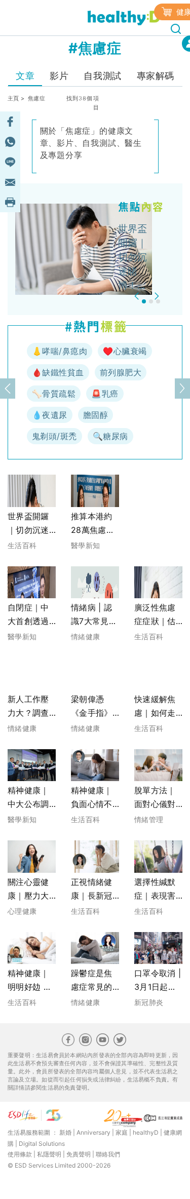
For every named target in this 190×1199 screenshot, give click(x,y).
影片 (59, 75)
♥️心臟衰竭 (124, 351)
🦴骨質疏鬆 (53, 394)
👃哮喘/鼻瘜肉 (59, 351)
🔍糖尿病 (110, 436)
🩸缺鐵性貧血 (58, 372)
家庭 (122, 1132)
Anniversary (93, 1132)
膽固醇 (95, 415)
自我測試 (102, 75)
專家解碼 (155, 75)
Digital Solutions (42, 1143)
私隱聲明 (49, 1154)
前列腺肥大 (120, 372)
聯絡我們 (108, 1154)
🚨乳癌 (104, 394)
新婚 (65, 1132)
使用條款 (20, 1154)
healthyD (146, 1132)
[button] (138, 296)
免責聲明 (78, 1154)
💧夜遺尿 (49, 415)
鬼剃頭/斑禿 (54, 436)
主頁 (13, 98)
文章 (25, 75)
